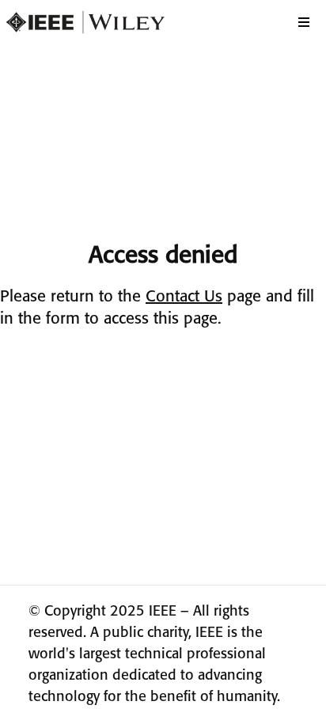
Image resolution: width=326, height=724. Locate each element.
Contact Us (184, 297)
